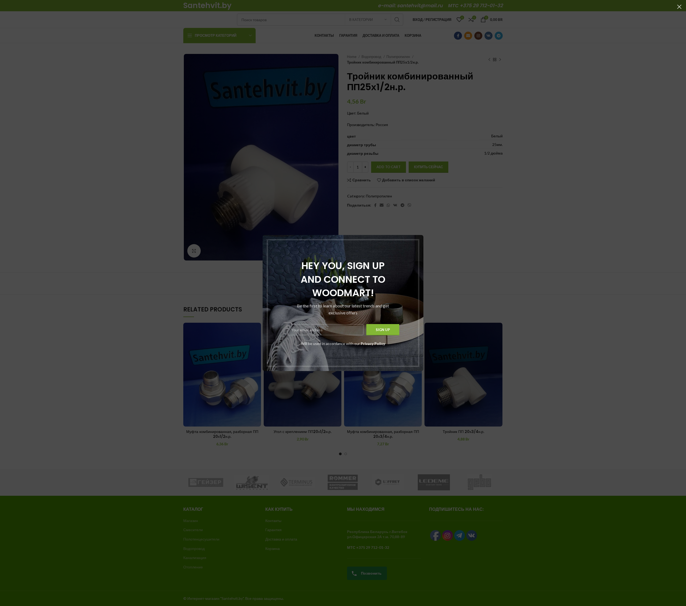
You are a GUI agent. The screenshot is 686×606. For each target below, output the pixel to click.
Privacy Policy (373, 343)
